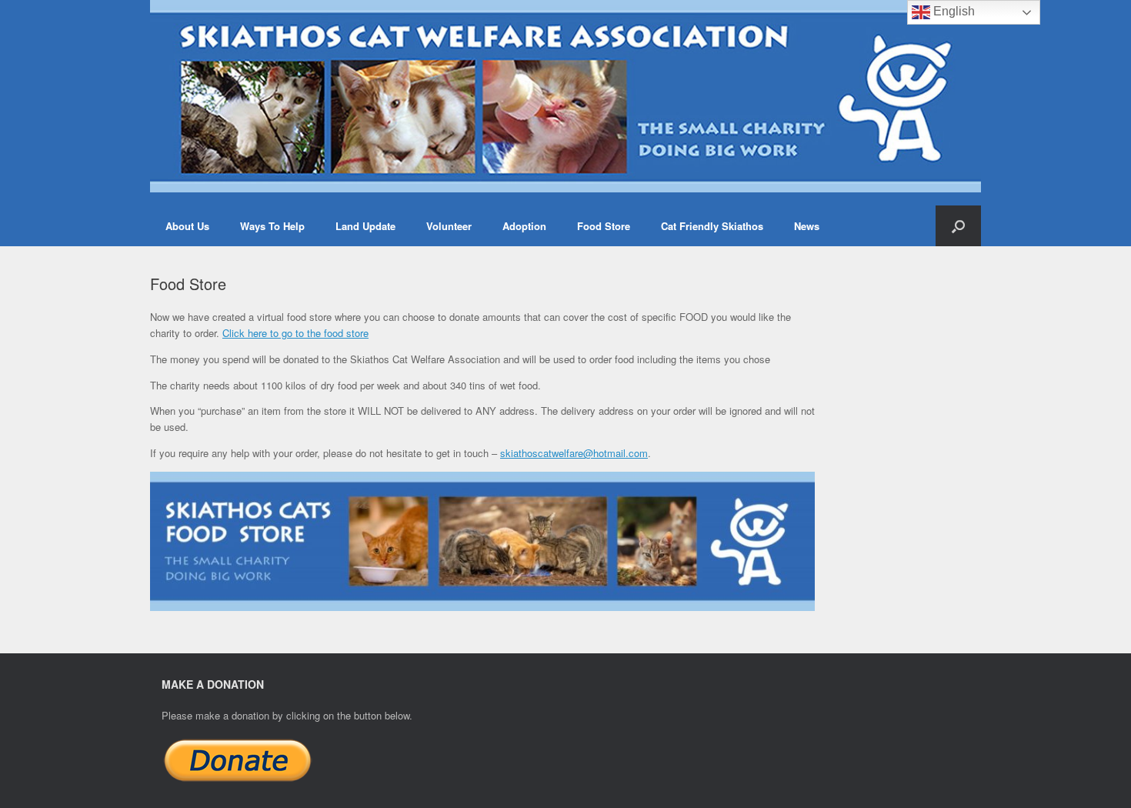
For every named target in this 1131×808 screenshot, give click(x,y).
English (952, 11)
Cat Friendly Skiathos (712, 226)
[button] (958, 225)
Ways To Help (272, 226)
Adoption (524, 226)
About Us (187, 226)
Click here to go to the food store (295, 333)
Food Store (603, 226)
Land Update (365, 226)
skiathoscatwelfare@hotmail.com (574, 453)
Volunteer (449, 226)
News (806, 226)
